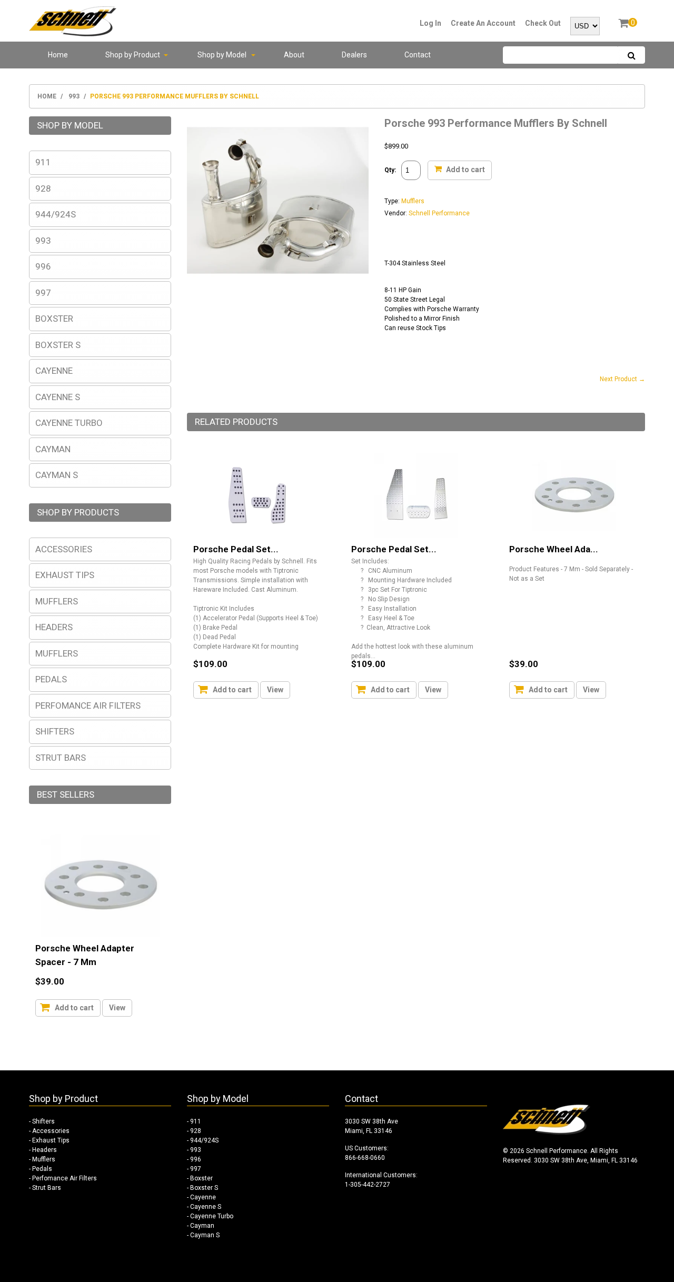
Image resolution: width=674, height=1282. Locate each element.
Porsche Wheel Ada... (553, 549)
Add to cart (464, 169)
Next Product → (622, 379)
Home (46, 96)
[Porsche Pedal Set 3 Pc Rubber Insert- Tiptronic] (258, 495)
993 (74, 96)
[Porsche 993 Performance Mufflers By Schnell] (278, 121)
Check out (543, 23)
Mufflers (412, 201)
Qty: (390, 170)
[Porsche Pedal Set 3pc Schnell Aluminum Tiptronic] (416, 495)
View (275, 689)
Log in (430, 23)
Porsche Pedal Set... (236, 549)
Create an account (483, 23)
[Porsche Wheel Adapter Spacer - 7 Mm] (574, 495)
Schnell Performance (439, 213)
